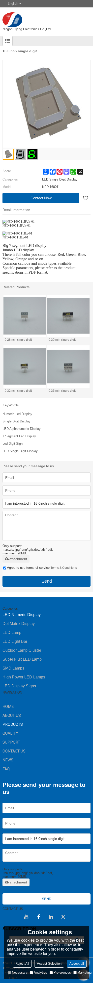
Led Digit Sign (12, 443)
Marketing (84, 972)
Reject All (22, 963)
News (7, 760)
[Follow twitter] (63, 917)
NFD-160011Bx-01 (15, 237)
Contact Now (41, 198)
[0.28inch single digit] (24, 316)
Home (8, 706)
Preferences (62, 972)
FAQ (6, 769)
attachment (18, 559)
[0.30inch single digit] (68, 316)
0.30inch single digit (62, 339)
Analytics (40, 972)
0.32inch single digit (18, 390)
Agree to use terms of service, (42, 567)
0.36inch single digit (62, 390)
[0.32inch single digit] (24, 366)
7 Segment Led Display (19, 436)
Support (11, 742)
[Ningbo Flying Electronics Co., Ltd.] (46, 17)
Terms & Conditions (64, 567)
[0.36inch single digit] (68, 366)
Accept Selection (49, 963)
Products (12, 724)
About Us (11, 715)
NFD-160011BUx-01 (16, 225)
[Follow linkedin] (51, 917)
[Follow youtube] (26, 917)
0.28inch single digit (18, 339)
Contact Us (14, 751)
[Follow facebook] (39, 917)
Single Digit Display (16, 421)
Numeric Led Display (17, 414)
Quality (10, 733)
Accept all (76, 963)
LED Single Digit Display (20, 451)
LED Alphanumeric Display (21, 429)
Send (46, 581)
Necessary (19, 972)
